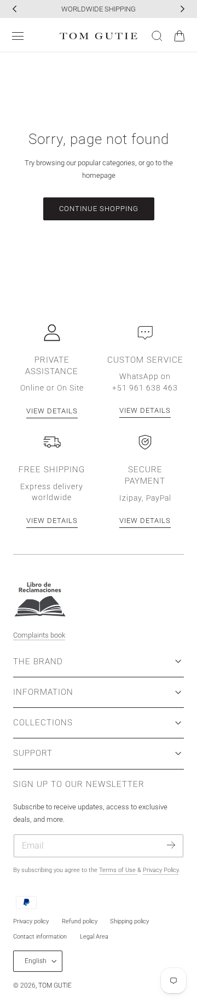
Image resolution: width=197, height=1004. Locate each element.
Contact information (40, 936)
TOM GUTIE (55, 985)
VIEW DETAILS (52, 411)
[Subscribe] (171, 845)
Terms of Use (118, 870)
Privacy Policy (160, 870)
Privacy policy (31, 921)
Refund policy (79, 921)
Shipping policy (129, 921)
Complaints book (39, 634)
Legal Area (94, 936)
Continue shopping (98, 209)
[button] (18, 36)
